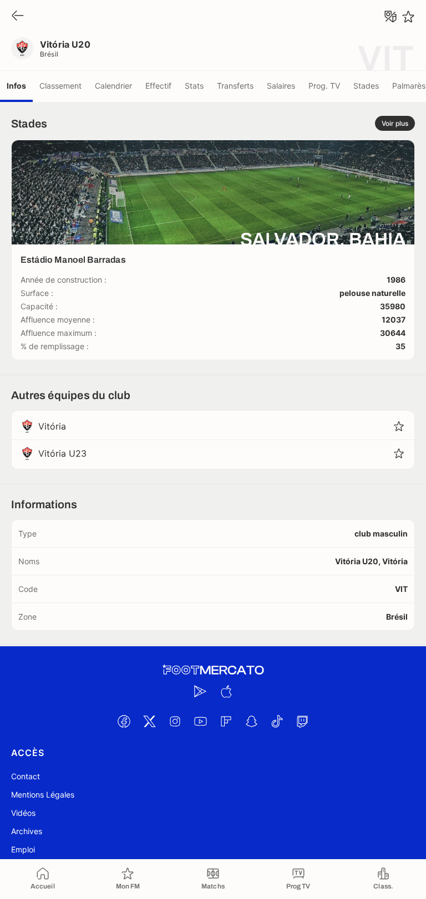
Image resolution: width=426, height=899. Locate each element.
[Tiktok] (276, 721)
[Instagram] (174, 721)
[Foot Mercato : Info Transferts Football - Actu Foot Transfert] (213, 670)
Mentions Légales (42, 794)
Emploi (23, 849)
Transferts (235, 85)
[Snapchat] (251, 721)
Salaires (281, 85)
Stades (366, 85)
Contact (25, 776)
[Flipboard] (225, 721)
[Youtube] (200, 721)
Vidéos (23, 813)
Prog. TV (324, 85)
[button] (398, 426)
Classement (60, 85)
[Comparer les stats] (390, 16)
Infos (16, 85)
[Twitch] (302, 721)
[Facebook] (123, 721)
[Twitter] (149, 721)
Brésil (49, 54)
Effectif (158, 85)
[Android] (200, 691)
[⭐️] (408, 16)
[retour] (17, 16)
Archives (26, 831)
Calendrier (113, 85)
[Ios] (225, 691)
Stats (194, 85)
